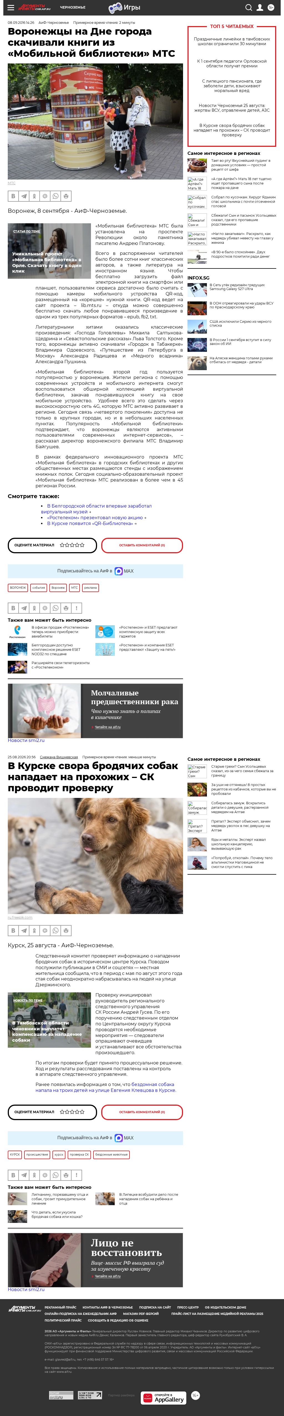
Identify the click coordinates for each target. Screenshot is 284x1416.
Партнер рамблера (121, 1395)
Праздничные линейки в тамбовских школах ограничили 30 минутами (232, 41)
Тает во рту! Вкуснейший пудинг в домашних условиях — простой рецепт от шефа (240, 164)
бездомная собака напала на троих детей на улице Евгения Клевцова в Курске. (106, 1087)
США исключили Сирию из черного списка (241, 323)
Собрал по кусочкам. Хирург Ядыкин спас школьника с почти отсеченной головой (243, 201)
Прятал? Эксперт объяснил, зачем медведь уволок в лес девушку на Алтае (240, 825)
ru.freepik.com (20, 917)
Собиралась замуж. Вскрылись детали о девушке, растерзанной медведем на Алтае (239, 807)
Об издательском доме (225, 1307)
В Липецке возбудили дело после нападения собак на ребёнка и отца (148, 1198)
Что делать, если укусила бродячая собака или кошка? (57, 1214)
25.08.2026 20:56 (22, 757)
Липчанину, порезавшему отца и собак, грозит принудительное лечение (60, 1198)
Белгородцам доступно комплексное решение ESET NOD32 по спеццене (56, 649)
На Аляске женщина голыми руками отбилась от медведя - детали (241, 360)
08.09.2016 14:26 (21, 23)
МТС (12, 183)
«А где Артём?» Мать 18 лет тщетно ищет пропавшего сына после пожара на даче (241, 183)
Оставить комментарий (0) (142, 545)
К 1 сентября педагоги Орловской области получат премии (232, 63)
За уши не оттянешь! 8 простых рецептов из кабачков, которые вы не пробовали (243, 789)
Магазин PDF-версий (141, 1314)
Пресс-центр (188, 1307)
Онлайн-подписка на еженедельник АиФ (81, 1314)
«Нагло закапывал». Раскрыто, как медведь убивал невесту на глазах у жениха (242, 238)
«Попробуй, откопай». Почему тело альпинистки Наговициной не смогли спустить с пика (242, 862)
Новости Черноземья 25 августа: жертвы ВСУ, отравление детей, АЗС (232, 108)
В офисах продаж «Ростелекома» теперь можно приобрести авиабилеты (60, 631)
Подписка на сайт (155, 1307)
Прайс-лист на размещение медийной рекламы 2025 (217, 1314)
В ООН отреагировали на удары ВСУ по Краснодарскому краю (241, 305)
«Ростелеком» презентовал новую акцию (95, 517)
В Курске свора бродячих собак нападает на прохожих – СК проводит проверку (232, 130)
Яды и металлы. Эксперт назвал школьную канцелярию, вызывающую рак (238, 844)
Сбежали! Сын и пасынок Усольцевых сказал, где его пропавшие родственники (243, 219)
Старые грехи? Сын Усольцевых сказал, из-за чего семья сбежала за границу (242, 770)
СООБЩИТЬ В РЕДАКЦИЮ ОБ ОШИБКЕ (118, 1320)
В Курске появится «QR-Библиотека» (90, 523)
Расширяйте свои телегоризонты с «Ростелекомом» (61, 665)
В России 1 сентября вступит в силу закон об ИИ (240, 342)
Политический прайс (63, 1320)
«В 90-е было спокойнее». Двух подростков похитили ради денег (240, 254)
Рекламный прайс (60, 1307)
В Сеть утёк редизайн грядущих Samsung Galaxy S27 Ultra (237, 287)
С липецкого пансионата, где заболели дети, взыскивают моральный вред (232, 86)
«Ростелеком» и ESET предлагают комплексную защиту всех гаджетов (148, 631)
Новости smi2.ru (26, 740)
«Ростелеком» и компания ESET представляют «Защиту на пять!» (147, 647)
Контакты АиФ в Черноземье (108, 1307)
